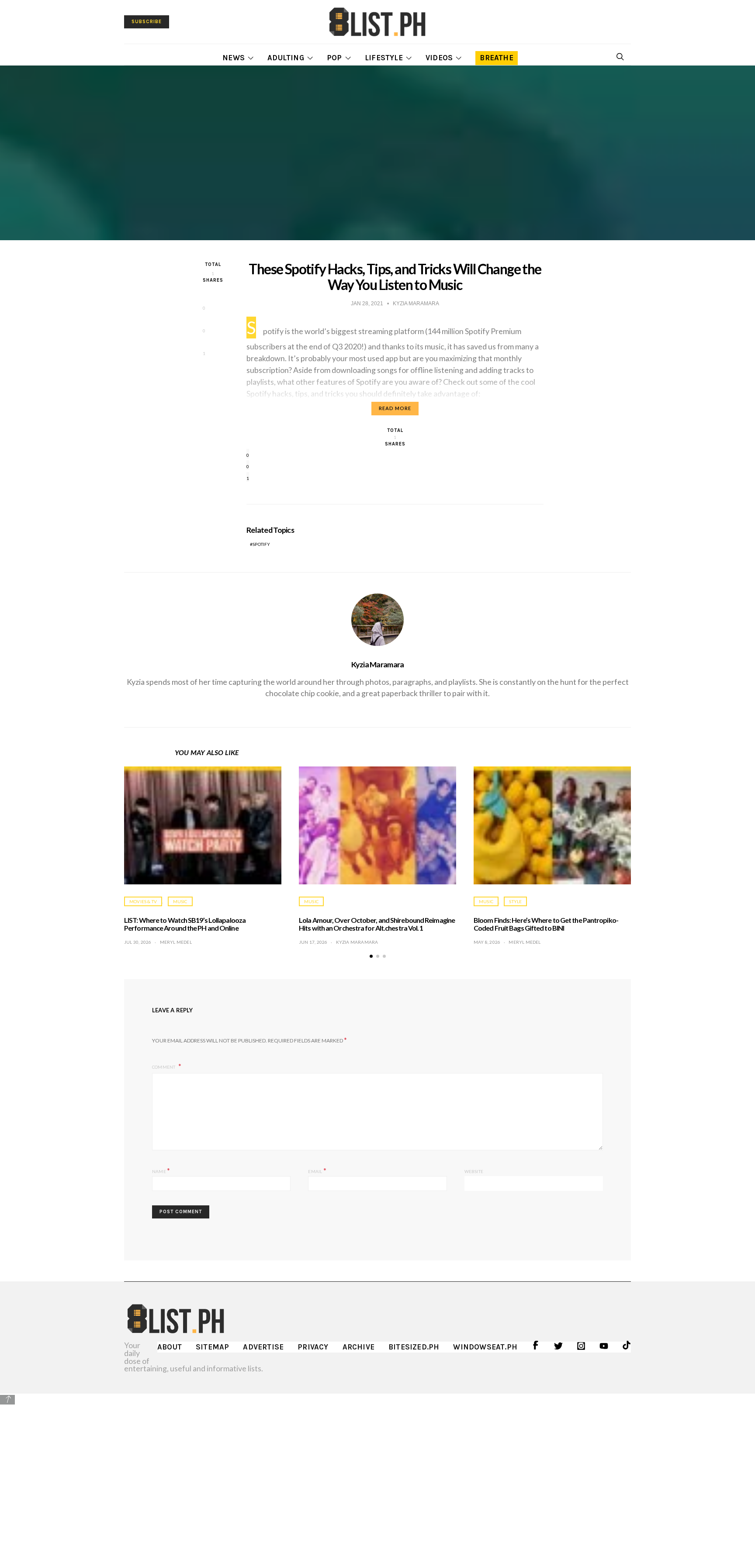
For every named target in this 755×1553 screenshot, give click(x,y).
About (169, 1346)
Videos (439, 57)
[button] (371, 956)
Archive (358, 1346)
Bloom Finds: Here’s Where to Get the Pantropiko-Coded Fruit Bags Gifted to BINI (546, 924)
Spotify (261, 544)
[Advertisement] (377, 1467)
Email (317, 1170)
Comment (164, 1067)
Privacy (313, 1346)
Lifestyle (384, 57)
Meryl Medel (176, 942)
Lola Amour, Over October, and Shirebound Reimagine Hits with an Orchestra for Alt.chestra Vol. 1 (377, 924)
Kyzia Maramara (377, 664)
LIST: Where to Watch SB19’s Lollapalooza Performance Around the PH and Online (185, 924)
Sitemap (212, 1346)
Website (473, 1171)
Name (161, 1170)
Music (180, 901)
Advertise (263, 1346)
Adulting (285, 57)
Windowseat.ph (485, 1346)
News (233, 57)
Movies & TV (143, 901)
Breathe (496, 57)
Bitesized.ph (413, 1346)
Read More (395, 408)
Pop (334, 57)
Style (515, 901)
